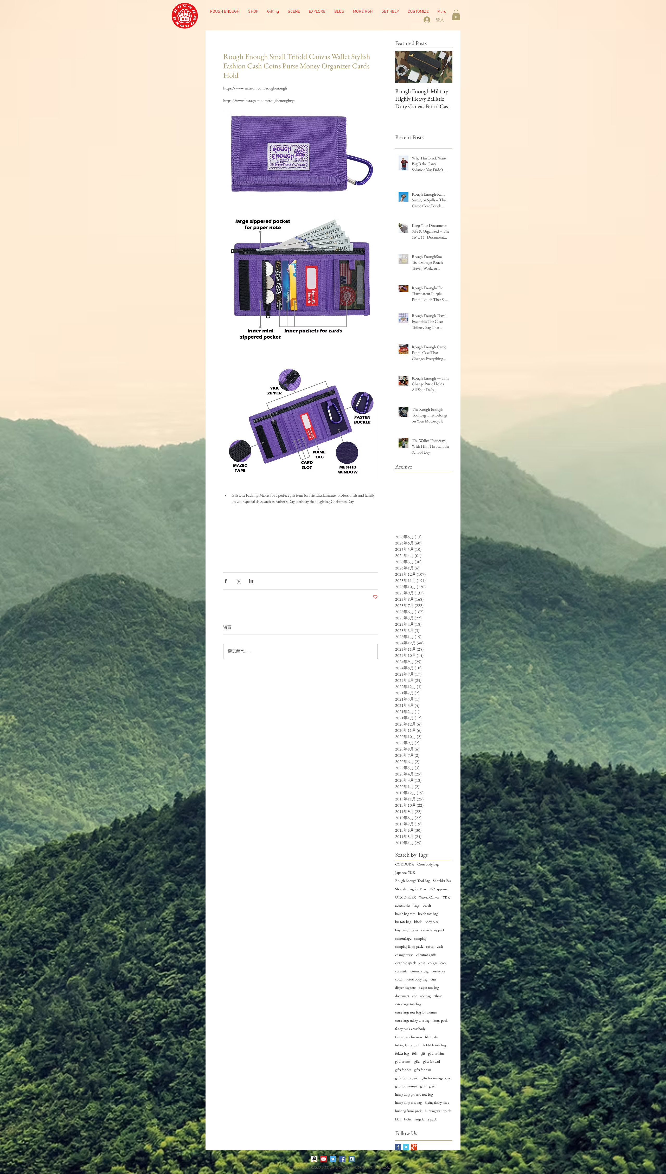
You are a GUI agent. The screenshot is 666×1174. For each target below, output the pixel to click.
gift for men (403, 1061)
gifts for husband (407, 1078)
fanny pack (440, 1020)
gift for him (436, 1053)
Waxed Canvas (429, 897)
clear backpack (405, 962)
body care (431, 921)
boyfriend (401, 930)
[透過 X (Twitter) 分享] (238, 581)
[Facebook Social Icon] (342, 1159)
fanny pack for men (408, 1037)
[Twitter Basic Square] (406, 1147)
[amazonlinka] (314, 1159)
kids (398, 1119)
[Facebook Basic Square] (398, 1147)
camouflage (403, 938)
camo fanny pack (433, 930)
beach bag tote (405, 913)
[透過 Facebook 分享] (225, 581)
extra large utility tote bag (412, 1020)
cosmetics (438, 971)
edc (414, 995)
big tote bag (403, 921)
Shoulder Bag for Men (410, 889)
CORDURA (404, 864)
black (418, 921)
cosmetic (401, 971)
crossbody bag (417, 979)
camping (420, 938)
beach (427, 905)
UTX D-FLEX (405, 897)
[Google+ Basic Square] (414, 1147)
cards (430, 946)
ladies (408, 1119)
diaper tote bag (429, 987)
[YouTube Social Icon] (323, 1159)
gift (423, 1053)
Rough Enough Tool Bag (412, 880)
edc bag (425, 995)
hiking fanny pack (437, 1102)
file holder (432, 1037)
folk (415, 1053)
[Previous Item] (403, 67)
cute (433, 979)
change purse (404, 954)
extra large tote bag (408, 1004)
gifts (417, 1061)
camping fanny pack (409, 946)
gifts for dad (431, 1061)
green (432, 1086)
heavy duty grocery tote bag (414, 1094)
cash (440, 946)
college (432, 962)
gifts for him (422, 1069)
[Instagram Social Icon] (351, 1159)
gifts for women (406, 1086)
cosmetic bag (419, 971)
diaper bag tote (405, 987)
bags (416, 905)
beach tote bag (428, 913)
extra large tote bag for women (416, 1012)
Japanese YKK (405, 872)
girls (423, 1086)
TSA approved (439, 889)
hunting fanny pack (408, 1110)
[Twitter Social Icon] (333, 1159)
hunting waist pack (438, 1110)
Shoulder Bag (442, 880)
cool (443, 962)
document (402, 995)
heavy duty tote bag (408, 1102)
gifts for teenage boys (436, 1078)
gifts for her (403, 1069)
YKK (446, 897)
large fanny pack (426, 1119)
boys (415, 930)
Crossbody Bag (428, 864)
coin (422, 962)
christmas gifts (426, 954)
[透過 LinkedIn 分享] (251, 581)
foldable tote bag (434, 1045)
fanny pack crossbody (410, 1028)
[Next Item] (444, 67)
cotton (399, 979)
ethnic (438, 995)
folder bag (402, 1053)
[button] (293, 11)
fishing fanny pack (407, 1045)
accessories (402, 905)
